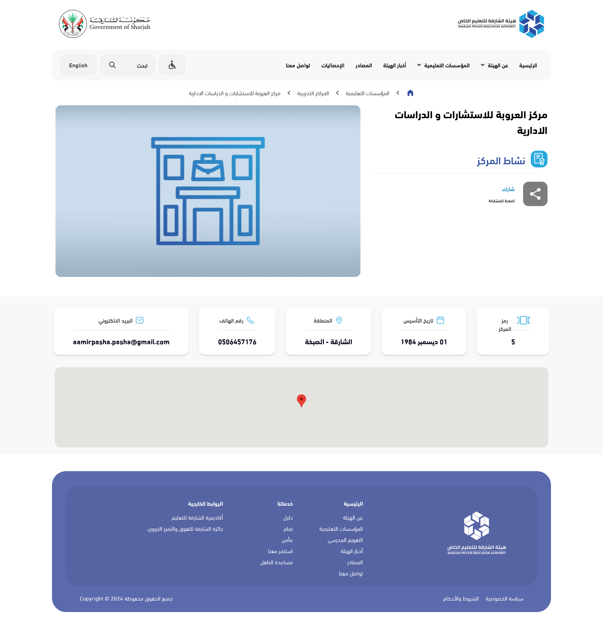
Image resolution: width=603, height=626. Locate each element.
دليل (288, 517)
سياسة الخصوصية (504, 598)
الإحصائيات (332, 65)
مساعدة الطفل (276, 562)
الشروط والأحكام (461, 598)
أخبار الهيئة (394, 65)
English (78, 65)
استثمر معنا (280, 551)
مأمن (287, 539)
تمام (288, 528)
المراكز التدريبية (313, 93)
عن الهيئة (498, 65)
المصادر (364, 65)
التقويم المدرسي (345, 539)
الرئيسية (528, 65)
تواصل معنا (298, 65)
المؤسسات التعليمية (447, 65)
